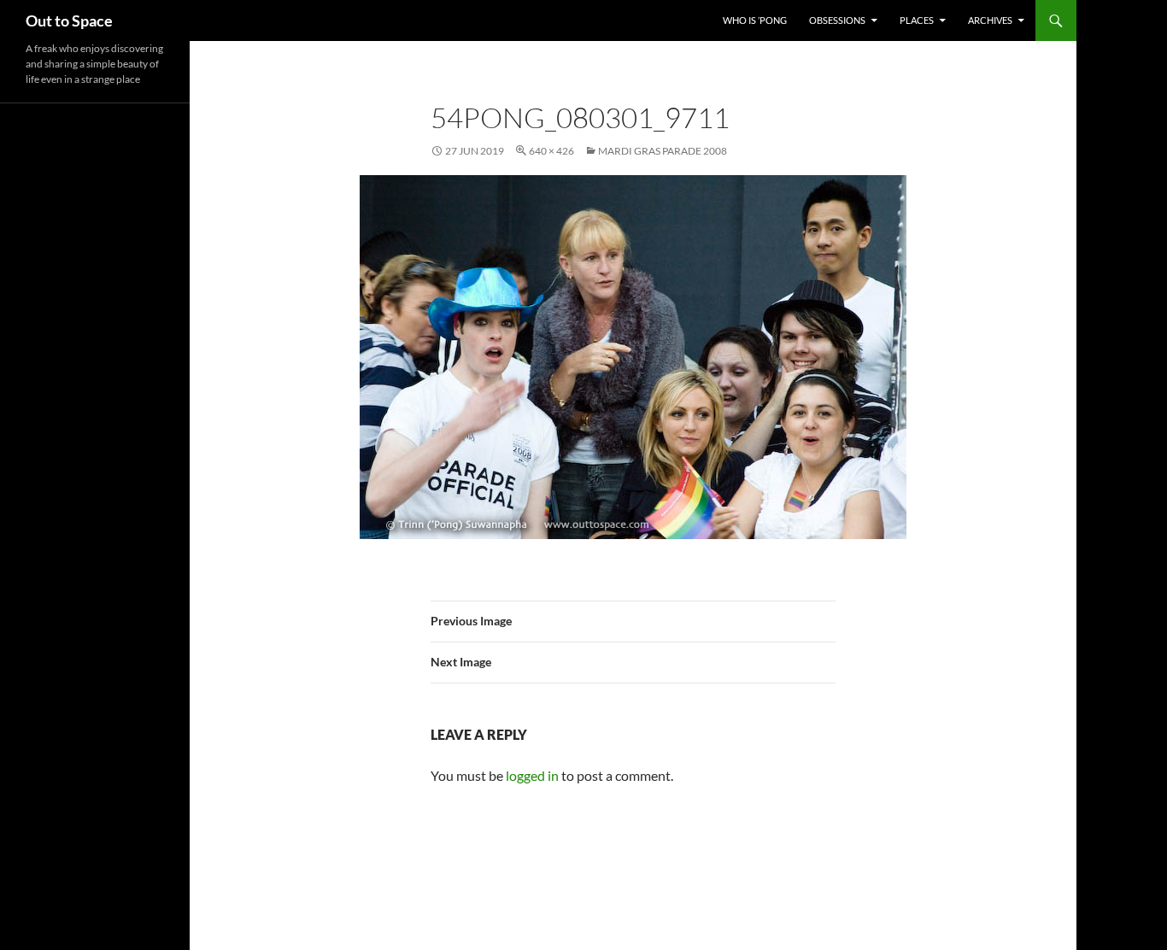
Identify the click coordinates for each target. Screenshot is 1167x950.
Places (917, 20)
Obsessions (837, 20)
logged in (532, 775)
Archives (990, 20)
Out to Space (69, 20)
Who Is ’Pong (755, 20)
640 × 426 (551, 150)
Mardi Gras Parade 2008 (662, 150)
